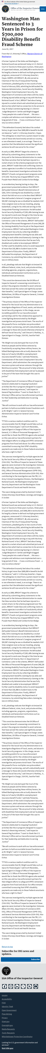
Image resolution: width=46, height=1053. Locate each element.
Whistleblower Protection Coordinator (17, 1036)
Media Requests (8, 1029)
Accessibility (7, 999)
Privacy (5, 1018)
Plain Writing (7, 1014)
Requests (8, 1033)
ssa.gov (4, 995)
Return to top (7, 946)
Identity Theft (7, 1006)
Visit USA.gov (7, 1048)
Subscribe (35, 959)
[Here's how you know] (23, 2)
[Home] (21, 12)
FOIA (4, 1003)
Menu (43, 9)
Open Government (9, 1010)
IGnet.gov (5, 1021)
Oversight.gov (7, 1025)
